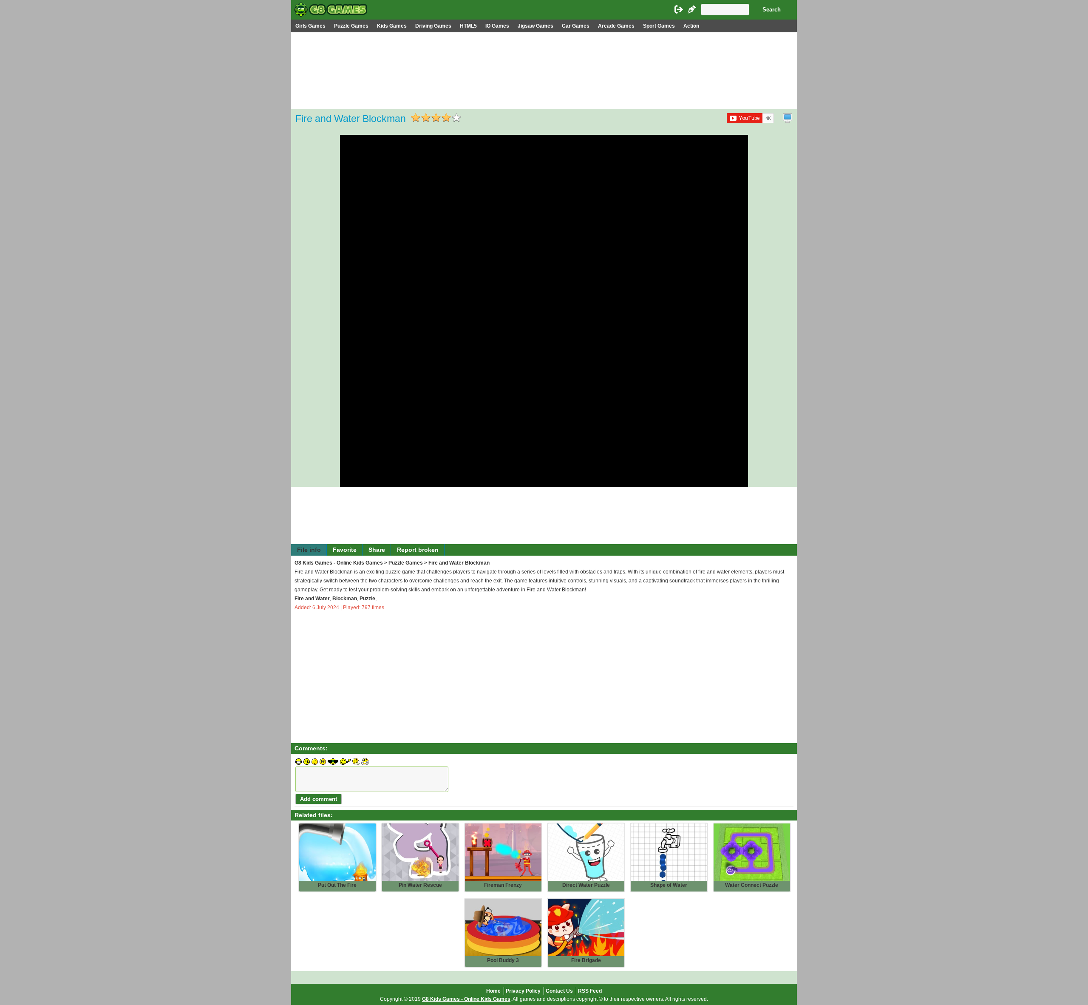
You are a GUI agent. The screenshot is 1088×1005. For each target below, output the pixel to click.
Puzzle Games (351, 26)
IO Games (497, 26)
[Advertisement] (544, 96)
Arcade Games (616, 26)
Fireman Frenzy (503, 885)
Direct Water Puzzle (586, 885)
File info (309, 550)
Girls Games (310, 26)
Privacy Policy (523, 991)
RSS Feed (590, 991)
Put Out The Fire (337, 885)
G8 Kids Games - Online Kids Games (339, 563)
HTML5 (468, 26)
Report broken (418, 550)
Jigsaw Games (535, 26)
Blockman (344, 599)
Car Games (575, 26)
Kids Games (392, 26)
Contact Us (559, 991)
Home (493, 991)
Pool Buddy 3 (503, 960)
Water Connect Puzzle (751, 885)
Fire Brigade (586, 960)
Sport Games (659, 26)
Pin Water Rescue (420, 885)
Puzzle (367, 599)
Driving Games (433, 26)
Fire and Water (312, 599)
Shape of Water (668, 885)
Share (376, 550)
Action (691, 26)
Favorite (345, 550)
